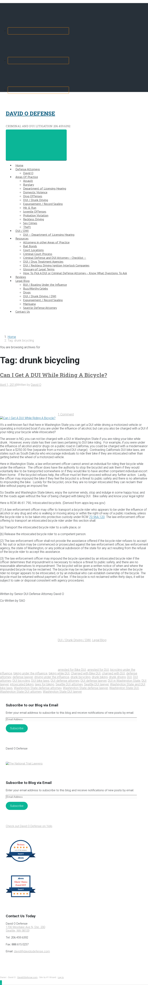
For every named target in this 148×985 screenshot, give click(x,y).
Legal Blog (22, 281)
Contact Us (22, 311)
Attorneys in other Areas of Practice (46, 242)
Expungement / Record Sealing (43, 204)
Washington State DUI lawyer (62, 691)
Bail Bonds (30, 246)
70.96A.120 (97, 517)
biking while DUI (59, 673)
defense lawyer (23, 677)
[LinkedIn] (38, 90)
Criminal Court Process (37, 254)
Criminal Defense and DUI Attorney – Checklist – (54, 258)
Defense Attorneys (27, 169)
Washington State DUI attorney (20, 691)
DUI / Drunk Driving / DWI (39, 296)
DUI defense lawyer (94, 681)
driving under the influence (51, 677)
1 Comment (66, 414)
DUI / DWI (22, 231)
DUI (129, 677)
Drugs (27, 292)
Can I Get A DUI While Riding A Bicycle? (53, 374)
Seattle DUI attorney (69, 684)
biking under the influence (30, 673)
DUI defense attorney (65, 681)
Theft (27, 227)
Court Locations (33, 250)
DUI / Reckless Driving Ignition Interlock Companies (56, 265)
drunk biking (100, 677)
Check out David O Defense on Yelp (29, 826)
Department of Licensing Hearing (44, 188)
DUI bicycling (21, 681)
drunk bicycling (80, 677)
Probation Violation (35, 215)
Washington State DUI (124, 688)
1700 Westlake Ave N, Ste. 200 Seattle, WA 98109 (25, 928)
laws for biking (44, 684)
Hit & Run (29, 208)
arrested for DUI (98, 670)
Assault (28, 181)
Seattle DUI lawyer (96, 684)
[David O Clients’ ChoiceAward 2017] (21, 897)
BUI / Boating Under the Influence (45, 285)
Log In (61, 977)
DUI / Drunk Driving (35, 200)
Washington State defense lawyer (85, 688)
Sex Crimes (30, 223)
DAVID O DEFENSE (30, 113)
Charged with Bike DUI (86, 673)
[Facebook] (38, 30)
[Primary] (36, 144)
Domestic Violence (35, 192)
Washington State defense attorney (37, 688)
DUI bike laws (40, 681)
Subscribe (17, 728)
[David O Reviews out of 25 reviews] (21, 861)
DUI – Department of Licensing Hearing (48, 234)
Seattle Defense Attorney (40, 308)
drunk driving (117, 677)
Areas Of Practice (26, 177)
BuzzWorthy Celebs (35, 288)
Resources (22, 238)
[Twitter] (38, 60)
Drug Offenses (32, 196)
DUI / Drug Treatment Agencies (43, 261)
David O (28, 173)
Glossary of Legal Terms (39, 269)
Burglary (28, 184)
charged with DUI (113, 673)
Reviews (20, 277)
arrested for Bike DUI (72, 670)
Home (19, 165)
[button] (1, 982)
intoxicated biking (22, 684)
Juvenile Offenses (34, 211)
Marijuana (29, 304)
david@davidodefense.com (32, 951)
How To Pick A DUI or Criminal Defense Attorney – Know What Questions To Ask (75, 273)
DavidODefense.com (27, 977)
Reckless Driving (33, 219)
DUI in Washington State (124, 681)
